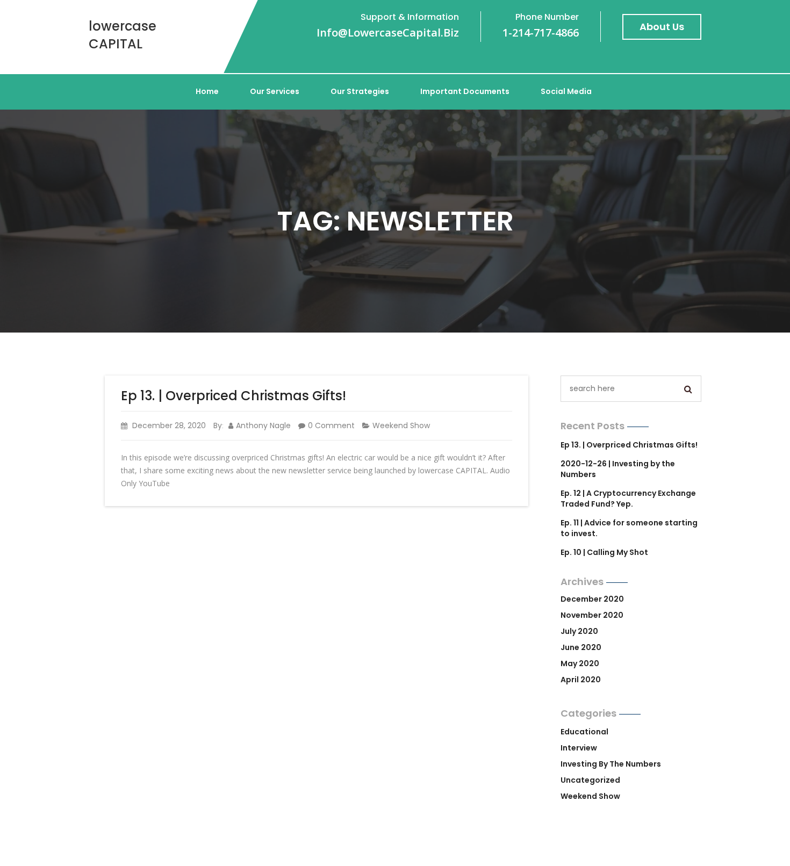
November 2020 (592, 615)
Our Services (274, 91)
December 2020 (592, 599)
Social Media (566, 91)
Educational (584, 731)
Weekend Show (401, 425)
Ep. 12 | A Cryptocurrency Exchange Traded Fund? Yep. (628, 498)
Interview (579, 747)
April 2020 (581, 679)
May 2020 (580, 663)
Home (207, 91)
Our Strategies (360, 91)
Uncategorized (590, 780)
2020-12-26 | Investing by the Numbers (618, 469)
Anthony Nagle (263, 425)
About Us (662, 26)
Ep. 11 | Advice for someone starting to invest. (629, 528)
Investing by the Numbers (611, 764)
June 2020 (581, 647)
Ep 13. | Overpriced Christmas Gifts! (233, 396)
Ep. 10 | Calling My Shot (604, 552)
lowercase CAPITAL (122, 35)
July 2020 (579, 631)
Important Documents (464, 91)
